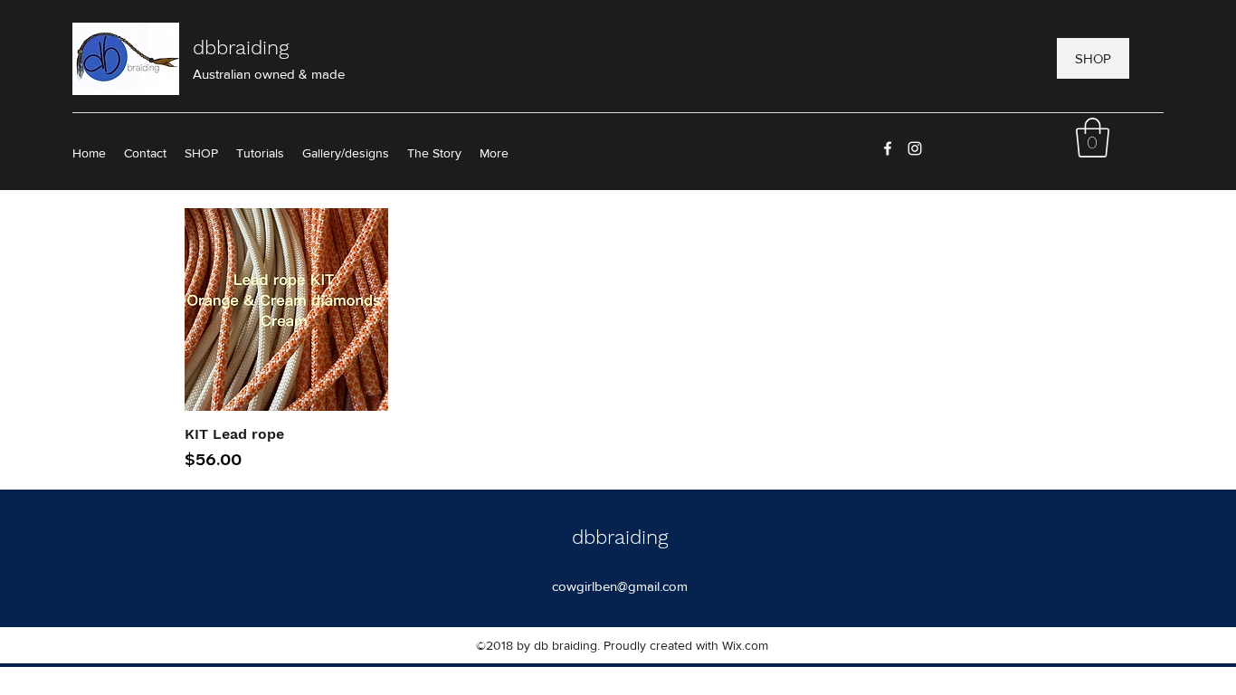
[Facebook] (888, 148)
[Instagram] (915, 148)
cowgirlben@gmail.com (620, 586)
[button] (494, 153)
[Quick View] (286, 310)
